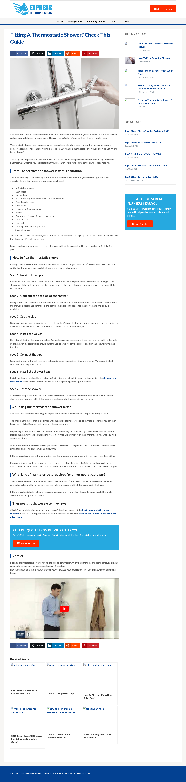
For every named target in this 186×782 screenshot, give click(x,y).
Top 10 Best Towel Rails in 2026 (141, 176)
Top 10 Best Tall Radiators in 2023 (143, 142)
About (113, 21)
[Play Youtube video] (64, 608)
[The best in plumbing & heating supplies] (33, 9)
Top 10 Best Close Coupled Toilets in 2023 (147, 131)
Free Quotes (165, 8)
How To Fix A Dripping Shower (154, 58)
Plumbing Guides (96, 21)
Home (60, 21)
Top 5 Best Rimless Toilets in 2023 (143, 154)
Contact (125, 21)
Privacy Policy (83, 773)
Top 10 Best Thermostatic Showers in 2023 (148, 165)
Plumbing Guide (67, 773)
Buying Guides (75, 21)
